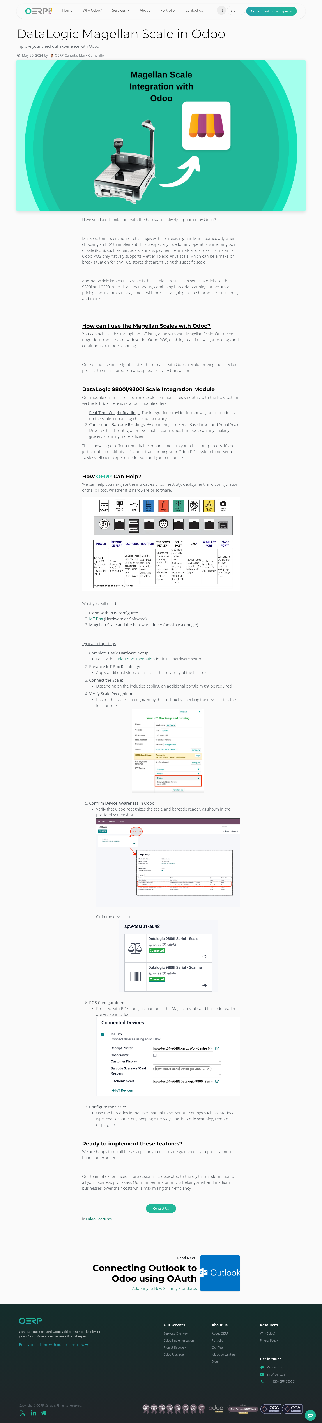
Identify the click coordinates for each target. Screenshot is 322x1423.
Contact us (274, 1367)
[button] (221, 10)
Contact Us (161, 1208)
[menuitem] (67, 10)
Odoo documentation (135, 658)
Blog (215, 1361)
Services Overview (176, 1333)
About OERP (220, 1333)
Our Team (218, 1347)
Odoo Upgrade (174, 1354)
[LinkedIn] (33, 1413)
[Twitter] (23, 1413)
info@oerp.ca (276, 1374)
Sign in (236, 10)
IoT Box (96, 618)
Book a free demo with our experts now (52, 1344)
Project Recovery (175, 1347)
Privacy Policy (269, 1340)
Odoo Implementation (179, 1340)
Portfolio (217, 1340)
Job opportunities (223, 1354)
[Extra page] (44, 1413)
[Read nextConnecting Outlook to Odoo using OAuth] (220, 1273)
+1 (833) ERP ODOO (281, 1381)
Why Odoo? (268, 1333)
